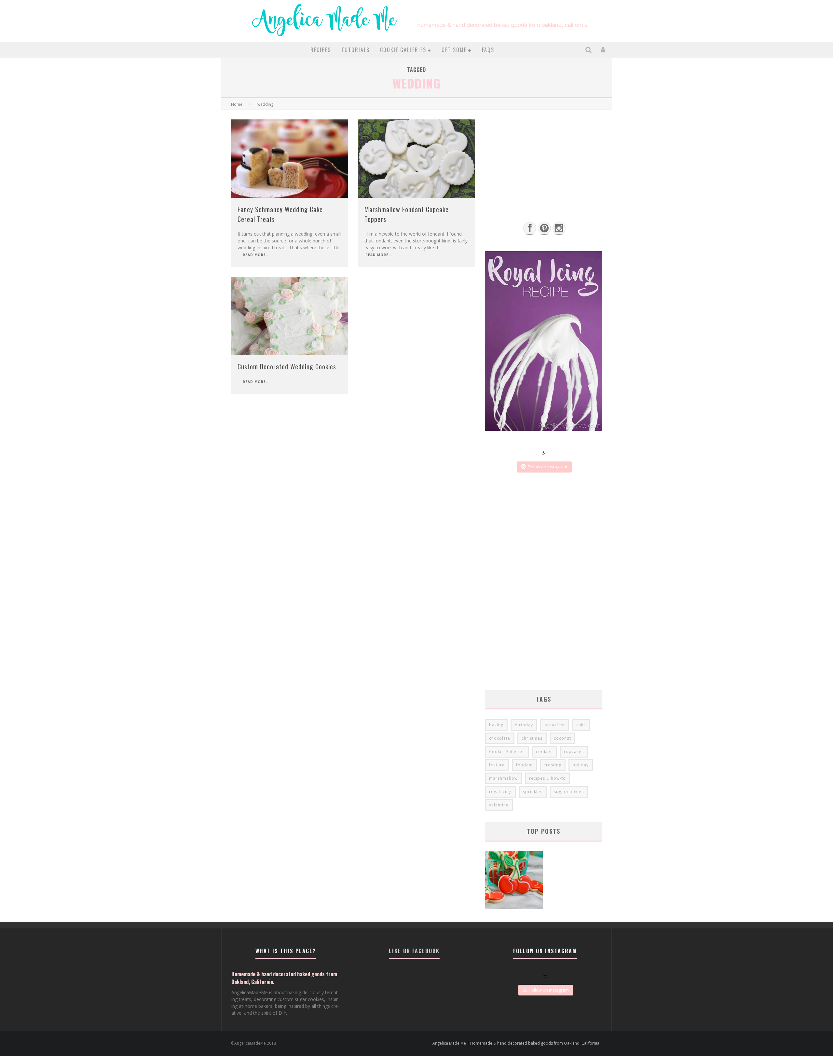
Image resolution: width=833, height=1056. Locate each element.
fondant (524, 765)
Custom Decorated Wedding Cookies (287, 366)
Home (236, 104)
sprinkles (532, 791)
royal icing (500, 791)
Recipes (320, 50)
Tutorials (355, 50)
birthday (524, 725)
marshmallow (503, 778)
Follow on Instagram (547, 467)
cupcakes (574, 751)
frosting (552, 765)
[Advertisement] (543, 165)
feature (497, 765)
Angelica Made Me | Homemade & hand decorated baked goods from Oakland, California (515, 1043)
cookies (544, 751)
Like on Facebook (414, 951)
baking (496, 725)
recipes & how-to (547, 778)
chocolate (499, 738)
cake (581, 725)
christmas (532, 738)
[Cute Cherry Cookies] (514, 881)
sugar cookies (569, 791)
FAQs (488, 50)
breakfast (554, 725)
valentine (499, 805)
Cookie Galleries (403, 50)
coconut (562, 738)
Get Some (454, 50)
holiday (581, 765)
